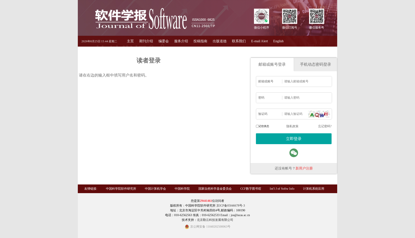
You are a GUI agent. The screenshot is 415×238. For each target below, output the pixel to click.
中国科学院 (182, 188)
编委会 (163, 41)
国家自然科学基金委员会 (215, 188)
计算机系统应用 (313, 188)
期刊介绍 (146, 41)
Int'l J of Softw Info (282, 188)
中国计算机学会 (155, 188)
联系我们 (239, 41)
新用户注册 (304, 168)
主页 (130, 41)
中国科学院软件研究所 (121, 188)
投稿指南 (200, 41)
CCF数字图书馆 (250, 188)
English (278, 41)
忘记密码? (325, 126)
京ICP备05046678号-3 (230, 205)
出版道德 (220, 41)
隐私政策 (292, 126)
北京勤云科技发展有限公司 (215, 220)
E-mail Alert (259, 41)
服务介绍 (181, 41)
